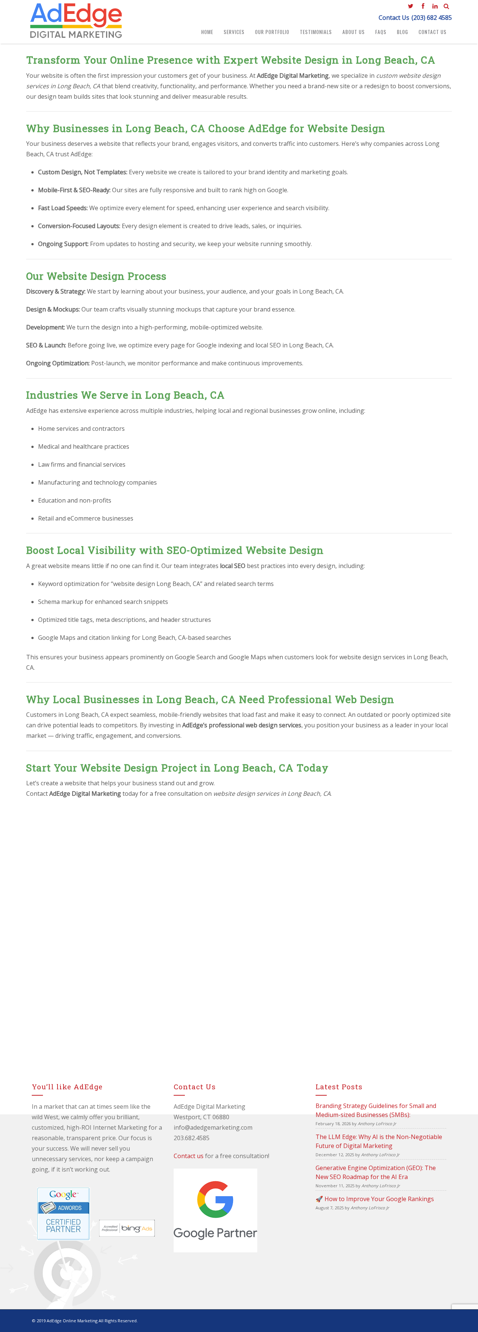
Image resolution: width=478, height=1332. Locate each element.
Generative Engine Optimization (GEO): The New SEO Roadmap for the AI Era (376, 1172)
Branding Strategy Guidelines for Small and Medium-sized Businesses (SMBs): (376, 1110)
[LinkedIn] (435, 5)
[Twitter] (410, 5)
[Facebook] (422, 5)
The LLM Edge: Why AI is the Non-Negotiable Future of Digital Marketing (379, 1141)
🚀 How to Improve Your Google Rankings (375, 1199)
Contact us (189, 1156)
